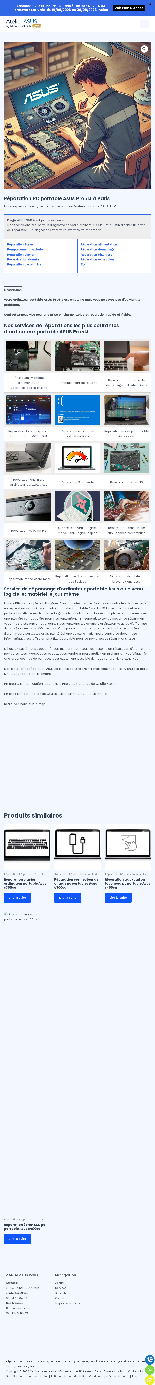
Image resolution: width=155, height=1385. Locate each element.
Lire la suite (17, 897)
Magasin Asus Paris (67, 1303)
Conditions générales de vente (109, 1376)
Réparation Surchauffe (77, 482)
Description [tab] (13, 290)
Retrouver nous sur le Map (24, 704)
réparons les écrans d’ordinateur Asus (95, 623)
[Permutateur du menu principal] (144, 24)
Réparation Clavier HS (126, 482)
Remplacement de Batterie (77, 383)
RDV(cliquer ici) (137, 653)
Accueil (60, 1282)
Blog (134, 1376)
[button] (144, 49)
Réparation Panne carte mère (28, 579)
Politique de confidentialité (69, 1376)
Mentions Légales (36, 1376)
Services (60, 1287)
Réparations (63, 1293)
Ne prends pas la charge (28, 388)
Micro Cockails (129, 1371)
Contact (60, 1298)
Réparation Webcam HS (28, 530)
